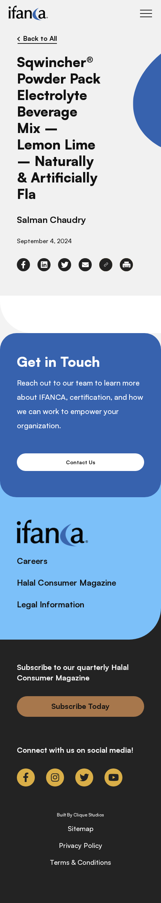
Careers (32, 561)
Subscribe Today (80, 706)
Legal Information (50, 604)
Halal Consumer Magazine (66, 582)
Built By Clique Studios (80, 815)
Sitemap (81, 828)
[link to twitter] (64, 264)
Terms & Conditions (80, 862)
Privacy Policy (80, 845)
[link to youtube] (113, 777)
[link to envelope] (85, 264)
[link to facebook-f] (23, 264)
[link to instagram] (55, 777)
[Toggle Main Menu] (146, 13)
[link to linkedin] (44, 264)
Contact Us (80, 462)
